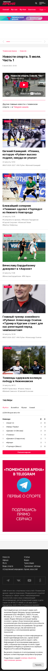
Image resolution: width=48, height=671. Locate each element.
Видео (26, 560)
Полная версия (24, 452)
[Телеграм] (24, 496)
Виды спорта (8, 566)
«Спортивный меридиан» (13, 569)
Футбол (23, 9)
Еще (41, 9)
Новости (6, 557)
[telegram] (8, 580)
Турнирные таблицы (32, 566)
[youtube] (29, 580)
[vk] (18, 580)
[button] (3, 41)
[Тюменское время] (24, 18)
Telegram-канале (20, 107)
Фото (5, 563)
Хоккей (6, 9)
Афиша (5, 560)
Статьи (27, 557)
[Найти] (36, 3)
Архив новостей (31, 569)
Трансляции (29, 563)
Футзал (14, 9)
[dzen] (40, 580)
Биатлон (32, 9)
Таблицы (7, 400)
